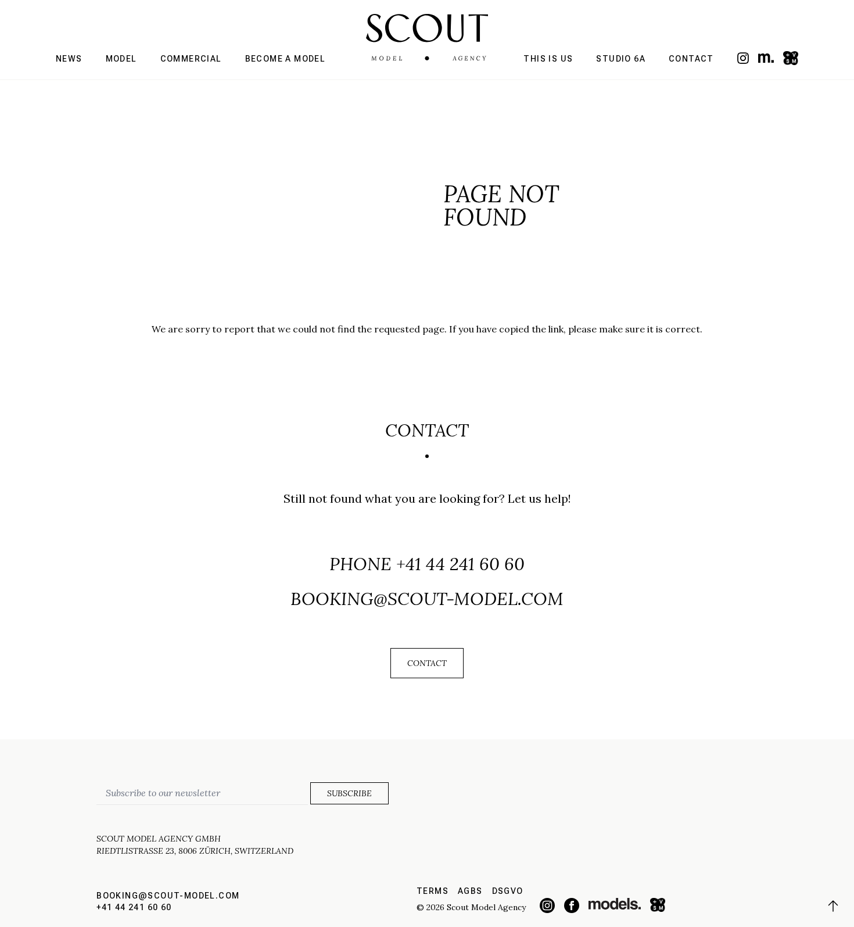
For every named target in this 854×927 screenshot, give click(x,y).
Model (121, 58)
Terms (432, 891)
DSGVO (507, 891)
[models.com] (766, 57)
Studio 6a (620, 58)
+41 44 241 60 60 (460, 564)
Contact (691, 58)
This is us (548, 58)
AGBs (470, 891)
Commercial (191, 58)
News (69, 58)
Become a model (285, 58)
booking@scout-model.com (427, 599)
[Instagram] (743, 58)
